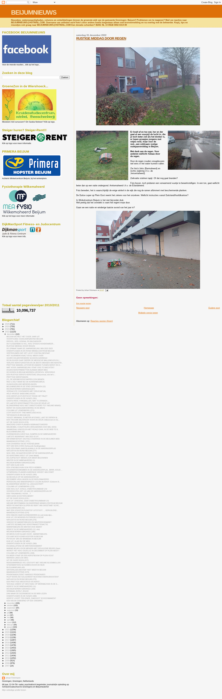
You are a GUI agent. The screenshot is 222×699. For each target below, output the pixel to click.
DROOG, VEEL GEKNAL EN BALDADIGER (24, 341)
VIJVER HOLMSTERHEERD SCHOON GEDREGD (27, 358)
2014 (7, 648)
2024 (7, 326)
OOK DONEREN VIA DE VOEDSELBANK (23, 444)
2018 (7, 637)
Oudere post (214, 308)
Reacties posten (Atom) (102, 321)
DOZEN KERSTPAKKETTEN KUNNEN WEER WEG (27, 370)
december (11, 334)
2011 (7, 655)
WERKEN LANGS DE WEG (17, 558)
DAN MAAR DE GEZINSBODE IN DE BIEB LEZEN (27, 593)
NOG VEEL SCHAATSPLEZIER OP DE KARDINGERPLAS (30, 453)
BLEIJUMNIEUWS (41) (16, 508)
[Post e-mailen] (106, 290)
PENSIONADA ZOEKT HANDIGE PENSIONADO (26, 574)
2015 (7, 645)
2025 (7, 324)
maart (9, 622)
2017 (7, 640)
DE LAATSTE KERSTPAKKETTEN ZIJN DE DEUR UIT (28, 403)
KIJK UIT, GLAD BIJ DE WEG (18, 541)
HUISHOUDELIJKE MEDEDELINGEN (22, 384)
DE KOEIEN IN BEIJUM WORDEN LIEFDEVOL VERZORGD (31, 372)
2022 (7, 332)
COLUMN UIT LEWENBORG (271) (20, 410)
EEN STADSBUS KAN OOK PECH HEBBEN (24, 467)
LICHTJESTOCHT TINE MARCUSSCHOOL (24, 413)
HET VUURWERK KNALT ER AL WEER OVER (25, 356)
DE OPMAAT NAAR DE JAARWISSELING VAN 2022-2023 (30, 348)
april (9, 620)
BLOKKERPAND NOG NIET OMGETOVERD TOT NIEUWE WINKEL (34, 405)
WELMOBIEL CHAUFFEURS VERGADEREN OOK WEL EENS (31, 427)
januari (10, 627)
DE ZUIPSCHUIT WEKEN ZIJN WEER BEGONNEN (27, 458)
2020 (7, 632)
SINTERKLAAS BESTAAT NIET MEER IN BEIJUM (26, 570)
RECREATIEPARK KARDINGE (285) (21, 532)
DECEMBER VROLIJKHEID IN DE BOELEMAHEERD (28, 479)
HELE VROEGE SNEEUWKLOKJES (21, 394)
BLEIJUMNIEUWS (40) (16, 567)
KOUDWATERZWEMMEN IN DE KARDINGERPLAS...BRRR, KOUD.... (34, 470)
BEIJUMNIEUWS (33, 12)
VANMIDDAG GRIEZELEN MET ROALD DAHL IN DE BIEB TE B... (33, 429)
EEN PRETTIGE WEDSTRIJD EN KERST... (24, 582)
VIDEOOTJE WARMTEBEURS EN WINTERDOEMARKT (29, 522)
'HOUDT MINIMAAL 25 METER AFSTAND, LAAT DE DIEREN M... (33, 417)
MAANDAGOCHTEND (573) (18, 572)
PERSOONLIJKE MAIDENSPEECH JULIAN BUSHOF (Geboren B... (33, 482)
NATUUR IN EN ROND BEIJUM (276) (22, 520)
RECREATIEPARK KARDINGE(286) (21, 463)
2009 (7, 661)
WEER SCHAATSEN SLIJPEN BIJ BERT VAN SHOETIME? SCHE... (33, 505)
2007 (7, 666)
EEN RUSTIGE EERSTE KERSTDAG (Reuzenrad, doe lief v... (31, 375)
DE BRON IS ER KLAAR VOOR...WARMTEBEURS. (27, 534)
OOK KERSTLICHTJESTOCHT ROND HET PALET (27, 396)
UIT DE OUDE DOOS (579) (18, 422)
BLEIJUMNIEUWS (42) (16, 432)
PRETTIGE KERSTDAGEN (17, 377)
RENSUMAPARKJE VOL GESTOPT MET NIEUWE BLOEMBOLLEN (33, 563)
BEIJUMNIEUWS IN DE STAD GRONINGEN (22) (26, 386)
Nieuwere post (83, 308)
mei (8, 617)
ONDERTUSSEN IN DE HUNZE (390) (22, 475)
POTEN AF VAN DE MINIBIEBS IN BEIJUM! (24, 539)
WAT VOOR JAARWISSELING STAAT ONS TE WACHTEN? (30, 367)
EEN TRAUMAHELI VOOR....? (19, 494)
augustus (11, 610)
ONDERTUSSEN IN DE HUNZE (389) (22, 543)
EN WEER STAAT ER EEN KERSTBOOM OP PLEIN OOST (30, 555)
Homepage (149, 308)
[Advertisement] (16, 255)
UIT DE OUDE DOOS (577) (18, 560)
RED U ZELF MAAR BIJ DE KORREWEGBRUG (26, 382)
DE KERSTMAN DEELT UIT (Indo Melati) (23, 456)
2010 (7, 658)
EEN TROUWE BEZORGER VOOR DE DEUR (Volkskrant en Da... (33, 420)
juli (8, 613)
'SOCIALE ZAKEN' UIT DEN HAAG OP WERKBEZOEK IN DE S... (33, 584)
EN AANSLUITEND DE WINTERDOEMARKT (24, 546)
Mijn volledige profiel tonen (14, 690)
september (11, 608)
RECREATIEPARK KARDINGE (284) (21, 589)
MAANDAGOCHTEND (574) (18, 513)
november (11, 603)
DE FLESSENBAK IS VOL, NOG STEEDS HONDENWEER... (31, 344)
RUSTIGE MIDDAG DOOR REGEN (101, 38)
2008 (7, 663)
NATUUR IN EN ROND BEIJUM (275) (22, 579)
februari (10, 625)
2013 (7, 650)
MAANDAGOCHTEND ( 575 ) (18, 441)
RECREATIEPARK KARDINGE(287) (21, 389)
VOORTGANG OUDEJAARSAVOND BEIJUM (25, 339)
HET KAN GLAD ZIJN (15, 465)
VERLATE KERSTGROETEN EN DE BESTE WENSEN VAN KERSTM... (35, 363)
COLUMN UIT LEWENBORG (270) (20, 486)
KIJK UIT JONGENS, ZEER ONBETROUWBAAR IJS (28, 501)
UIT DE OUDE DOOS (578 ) (18, 498)
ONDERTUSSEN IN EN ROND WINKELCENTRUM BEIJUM (30, 351)
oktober (10, 605)
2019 (7, 635)
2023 (7, 329)
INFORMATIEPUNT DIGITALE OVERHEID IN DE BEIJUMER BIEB (33, 439)
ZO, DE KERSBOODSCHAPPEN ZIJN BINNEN (25, 379)
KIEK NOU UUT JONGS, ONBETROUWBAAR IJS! (27, 489)
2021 (7, 629)
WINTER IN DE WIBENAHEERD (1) (21, 460)
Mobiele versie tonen (148, 313)
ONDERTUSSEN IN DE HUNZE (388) (22, 596)
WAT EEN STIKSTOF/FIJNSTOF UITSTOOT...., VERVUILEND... (32, 510)
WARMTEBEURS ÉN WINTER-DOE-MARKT (24, 527)
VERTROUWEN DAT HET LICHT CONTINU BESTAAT (28, 353)
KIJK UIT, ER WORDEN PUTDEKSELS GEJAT (25, 517)
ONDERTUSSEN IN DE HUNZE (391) (22, 398)
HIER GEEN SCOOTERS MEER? (20, 496)
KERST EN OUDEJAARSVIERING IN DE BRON (26, 408)
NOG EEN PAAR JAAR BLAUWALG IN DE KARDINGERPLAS (31, 448)
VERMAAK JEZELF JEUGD (18, 591)
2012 (7, 653)
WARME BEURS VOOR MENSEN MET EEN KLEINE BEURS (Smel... (34, 548)
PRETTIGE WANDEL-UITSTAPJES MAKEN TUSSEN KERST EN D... (34, 365)
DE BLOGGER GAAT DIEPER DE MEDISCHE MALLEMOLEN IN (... (34, 360)
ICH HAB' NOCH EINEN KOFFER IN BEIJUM (25, 536)
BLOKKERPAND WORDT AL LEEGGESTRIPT (25, 484)
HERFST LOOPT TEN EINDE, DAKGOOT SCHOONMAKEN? (31, 598)
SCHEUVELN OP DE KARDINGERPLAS (23, 477)
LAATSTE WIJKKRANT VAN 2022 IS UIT (23, 437)
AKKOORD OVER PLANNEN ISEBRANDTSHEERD (27, 424)
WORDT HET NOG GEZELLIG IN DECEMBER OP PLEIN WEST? (33, 551)
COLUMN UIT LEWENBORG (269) (20, 553)
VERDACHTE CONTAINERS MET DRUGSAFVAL (26, 391)
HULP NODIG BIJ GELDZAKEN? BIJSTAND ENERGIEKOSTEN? (33, 577)
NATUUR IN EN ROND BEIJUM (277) (22, 451)
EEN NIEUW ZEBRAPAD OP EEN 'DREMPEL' (25, 601)
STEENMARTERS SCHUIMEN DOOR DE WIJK (26, 565)
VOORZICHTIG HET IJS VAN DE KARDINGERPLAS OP (29, 491)
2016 (7, 642)
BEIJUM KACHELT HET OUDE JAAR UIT (23, 337)
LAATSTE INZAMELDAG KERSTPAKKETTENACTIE (27, 524)
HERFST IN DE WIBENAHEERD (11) (21, 586)
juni (8, 615)
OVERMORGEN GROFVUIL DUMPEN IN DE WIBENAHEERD (31, 434)
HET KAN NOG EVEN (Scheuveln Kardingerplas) (26, 446)
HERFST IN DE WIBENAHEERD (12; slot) (23, 529)
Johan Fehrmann (12, 678)
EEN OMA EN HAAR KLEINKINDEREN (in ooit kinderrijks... (30, 515)
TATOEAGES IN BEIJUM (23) (18, 415)
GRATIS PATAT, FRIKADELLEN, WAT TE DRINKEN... (28, 401)
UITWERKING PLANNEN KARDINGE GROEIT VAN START (30, 472)
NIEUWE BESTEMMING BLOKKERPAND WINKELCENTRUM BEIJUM (34, 503)
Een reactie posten (83, 303)
